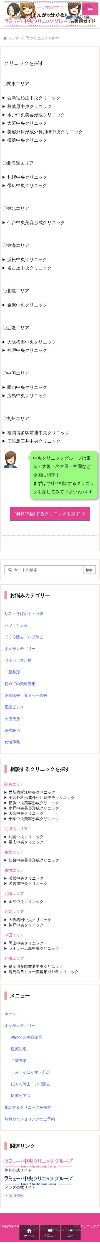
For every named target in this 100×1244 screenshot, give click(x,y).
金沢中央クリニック (27, 305)
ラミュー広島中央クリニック (34, 948)
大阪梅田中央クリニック (31, 342)
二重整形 (12, 671)
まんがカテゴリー (20, 648)
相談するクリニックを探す (27, 1107)
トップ (13, 38)
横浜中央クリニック (27, 140)
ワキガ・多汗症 (18, 660)
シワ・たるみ (16, 625)
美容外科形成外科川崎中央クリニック (45, 131)
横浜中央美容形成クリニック (34, 802)
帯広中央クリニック (27, 185)
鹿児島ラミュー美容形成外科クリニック (44, 971)
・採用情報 (14, 1195)
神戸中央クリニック (27, 350)
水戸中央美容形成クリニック (36, 114)
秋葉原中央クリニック (29, 106)
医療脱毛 (12, 730)
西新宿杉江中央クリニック (34, 97)
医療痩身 (12, 718)
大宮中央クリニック (27, 123)
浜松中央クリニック (27, 259)
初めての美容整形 (20, 683)
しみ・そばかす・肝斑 (23, 613)
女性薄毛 (12, 742)
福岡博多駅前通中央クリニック (38, 432)
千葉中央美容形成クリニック (34, 818)
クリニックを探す (44, 38)
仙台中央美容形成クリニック (36, 222)
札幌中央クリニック (27, 177)
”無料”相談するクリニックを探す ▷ (50, 513)
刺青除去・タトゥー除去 (25, 695)
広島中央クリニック (27, 395)
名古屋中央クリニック (29, 268)
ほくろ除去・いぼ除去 (23, 636)
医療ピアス (14, 707)
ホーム (10, 1013)
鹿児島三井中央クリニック (34, 441)
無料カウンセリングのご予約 (29, 1119)
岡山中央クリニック (27, 387)
